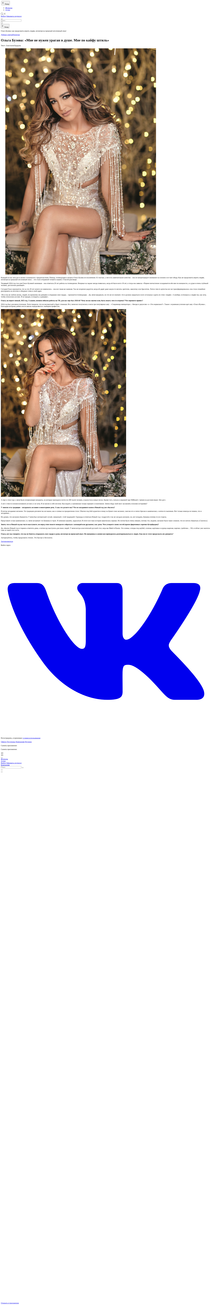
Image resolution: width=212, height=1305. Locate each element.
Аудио (7, 10)
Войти (3, 16)
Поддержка (11, 742)
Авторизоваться (7, 541)
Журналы (8, 8)
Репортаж (16, 35)
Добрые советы (6, 35)
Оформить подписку (14, 16)
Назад (6, 4)
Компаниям (20, 742)
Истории (28, 742)
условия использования (31, 738)
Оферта (4, 742)
